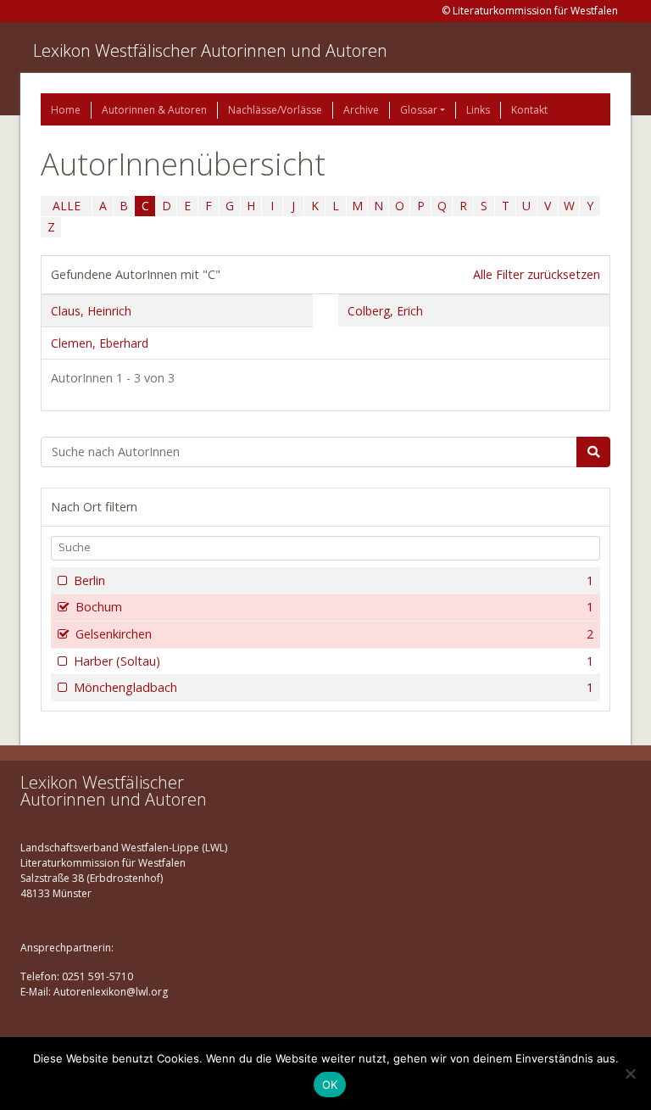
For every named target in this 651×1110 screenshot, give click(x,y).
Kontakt (529, 110)
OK (330, 1084)
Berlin (333, 580)
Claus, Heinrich (91, 311)
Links (478, 110)
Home (66, 110)
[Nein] (629, 1073)
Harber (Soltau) (333, 661)
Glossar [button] (418, 110)
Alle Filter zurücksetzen (536, 274)
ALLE (67, 206)
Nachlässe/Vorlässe (275, 110)
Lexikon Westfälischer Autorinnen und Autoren (210, 50)
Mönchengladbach (333, 687)
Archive (361, 110)
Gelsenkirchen (334, 634)
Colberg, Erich (385, 311)
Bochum (334, 607)
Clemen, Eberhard (99, 343)
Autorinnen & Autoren (154, 110)
